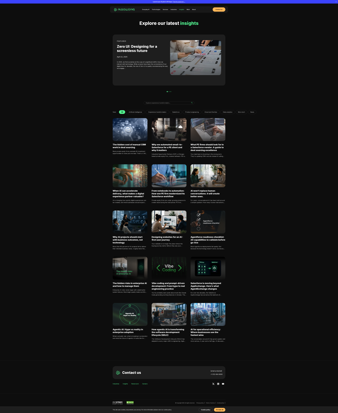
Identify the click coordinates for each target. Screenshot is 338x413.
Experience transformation (157, 111)
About (194, 9)
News (252, 111)
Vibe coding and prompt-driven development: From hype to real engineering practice (168, 286)
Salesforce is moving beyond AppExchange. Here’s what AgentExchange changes (206, 286)
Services (165, 9)
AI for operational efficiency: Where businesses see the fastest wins (206, 332)
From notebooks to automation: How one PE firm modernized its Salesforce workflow (168, 194)
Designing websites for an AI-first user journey (167, 238)
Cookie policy (220, 403)
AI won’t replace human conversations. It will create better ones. (205, 194)
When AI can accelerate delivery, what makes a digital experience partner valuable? (128, 194)
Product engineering (192, 111)
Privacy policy (200, 403)
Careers (145, 384)
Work (188, 9)
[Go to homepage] (124, 9)
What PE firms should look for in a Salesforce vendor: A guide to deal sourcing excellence (207, 147)
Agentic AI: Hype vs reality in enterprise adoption (128, 331)
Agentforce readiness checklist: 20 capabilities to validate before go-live (208, 240)
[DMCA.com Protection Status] (130, 403)
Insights (181, 9)
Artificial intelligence (135, 111)
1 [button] (167, 91)
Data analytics (227, 111)
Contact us (131, 372)
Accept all (219, 410)
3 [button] (170, 91)
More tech (241, 111)
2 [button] (169, 91)
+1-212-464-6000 (217, 374)
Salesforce (176, 111)
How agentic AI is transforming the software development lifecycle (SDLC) (168, 332)
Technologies (156, 9)
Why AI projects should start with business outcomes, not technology (128, 240)
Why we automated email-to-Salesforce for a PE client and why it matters (167, 147)
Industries (174, 9)
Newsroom (135, 384)
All (122, 111)
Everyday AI (145, 9)
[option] (169, 60)
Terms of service (210, 403)
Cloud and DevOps (210, 111)
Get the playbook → (179, 1)
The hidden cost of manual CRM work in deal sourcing (129, 146)
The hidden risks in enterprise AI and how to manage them (130, 284)
